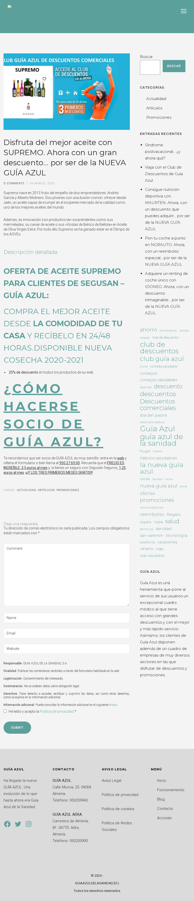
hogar (145, 451)
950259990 (78, 840)
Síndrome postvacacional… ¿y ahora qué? (162, 151)
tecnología (176, 535)
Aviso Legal (111, 780)
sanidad (164, 528)
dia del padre (153, 415)
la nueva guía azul (161, 468)
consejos (148, 373)
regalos (145, 522)
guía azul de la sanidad (161, 439)
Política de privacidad (57, 711)
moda (145, 479)
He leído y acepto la (42, 711)
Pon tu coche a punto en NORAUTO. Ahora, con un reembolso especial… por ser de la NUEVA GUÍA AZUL (166, 251)
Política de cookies (118, 809)
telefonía (147, 542)
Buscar (146, 56)
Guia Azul (157, 428)
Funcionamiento (170, 790)
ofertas (147, 493)
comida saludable (164, 366)
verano (146, 548)
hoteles (157, 451)
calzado (145, 337)
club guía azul (162, 358)
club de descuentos (159, 347)
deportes (146, 387)
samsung (146, 529)
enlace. (113, 705)
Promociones (68, 490)
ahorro (148, 329)
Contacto (165, 808)
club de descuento (165, 337)
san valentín (151, 535)
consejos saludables (158, 380)
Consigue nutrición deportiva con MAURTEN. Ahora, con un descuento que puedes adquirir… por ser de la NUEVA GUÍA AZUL (167, 209)
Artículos (46, 490)
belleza (184, 330)
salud (172, 521)
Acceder (164, 818)
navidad (157, 479)
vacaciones (167, 542)
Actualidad (26, 490)
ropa (158, 521)
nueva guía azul (158, 486)
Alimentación (168, 330)
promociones (157, 500)
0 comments (14, 183)
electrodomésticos (152, 422)
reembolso (152, 514)
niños (169, 479)
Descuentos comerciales (158, 404)
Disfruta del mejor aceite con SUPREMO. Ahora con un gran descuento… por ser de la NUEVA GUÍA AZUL (65, 157)
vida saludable (152, 555)
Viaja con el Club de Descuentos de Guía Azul (164, 174)
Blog (161, 799)
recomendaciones (151, 507)
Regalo (173, 514)
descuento (168, 386)
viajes (159, 549)
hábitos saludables (158, 458)
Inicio (161, 780)
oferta (183, 486)
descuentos (158, 394)
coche (144, 366)
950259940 (78, 800)
